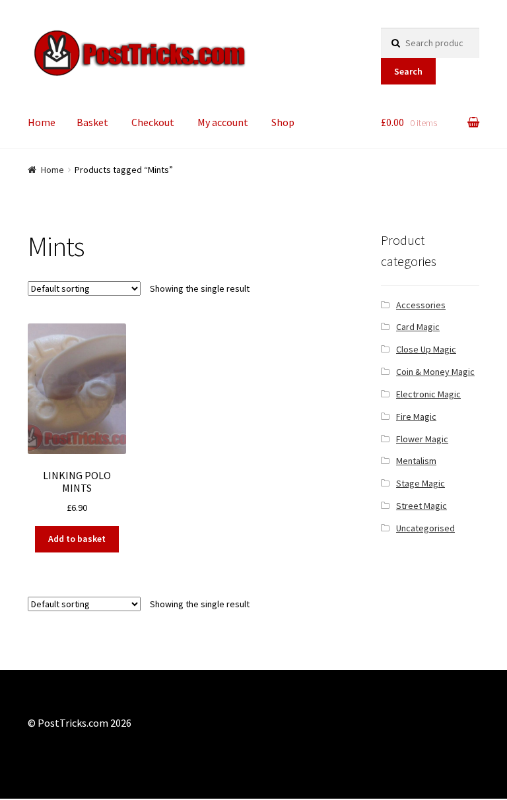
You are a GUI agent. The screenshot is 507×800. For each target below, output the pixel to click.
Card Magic (418, 327)
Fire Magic (416, 416)
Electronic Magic (428, 394)
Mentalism (416, 461)
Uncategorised (425, 528)
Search (408, 71)
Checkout (152, 122)
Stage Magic (420, 483)
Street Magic (421, 506)
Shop (282, 122)
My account (222, 122)
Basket (92, 122)
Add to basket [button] (77, 539)
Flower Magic (422, 439)
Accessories (421, 305)
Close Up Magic (426, 349)
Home (41, 122)
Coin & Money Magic (435, 372)
